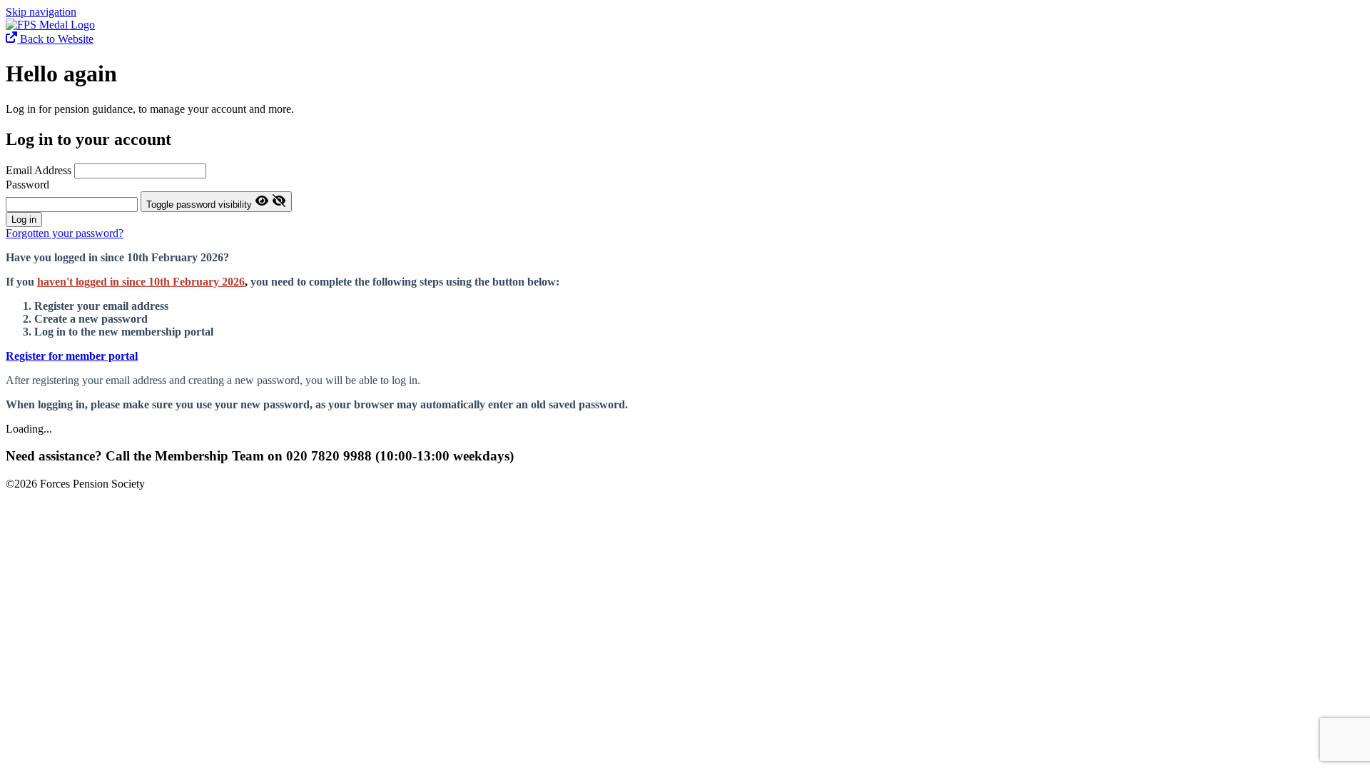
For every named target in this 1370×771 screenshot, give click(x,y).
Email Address (40, 170)
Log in (23, 219)
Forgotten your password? (64, 233)
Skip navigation (41, 12)
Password (27, 184)
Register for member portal (72, 356)
